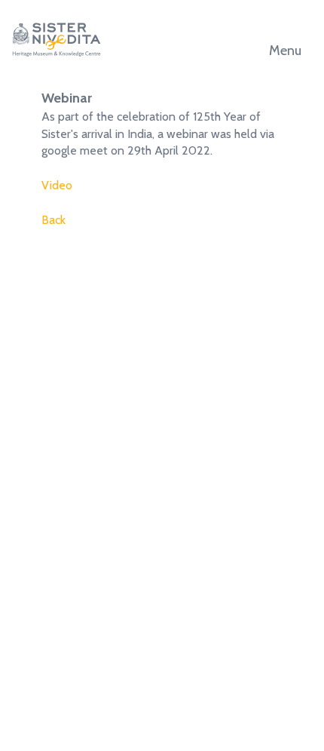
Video (56, 185)
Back (53, 220)
